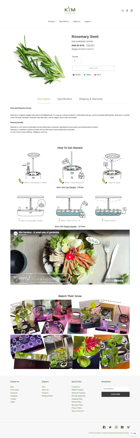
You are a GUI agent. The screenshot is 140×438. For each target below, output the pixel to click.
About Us (45, 390)
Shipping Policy (77, 399)
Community (14, 390)
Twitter (12, 402)
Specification (64, 98)
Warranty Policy (77, 405)
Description (43, 98)
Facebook (14, 393)
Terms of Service (78, 411)
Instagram (14, 396)
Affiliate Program (77, 390)
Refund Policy (77, 402)
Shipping (75, 49)
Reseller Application (79, 396)
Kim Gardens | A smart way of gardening (105, 433)
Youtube (13, 399)
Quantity (75, 56)
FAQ (43, 387)
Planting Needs (47, 396)
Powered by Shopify (124, 433)
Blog (12, 387)
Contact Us (76, 387)
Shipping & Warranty (91, 98)
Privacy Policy (77, 408)
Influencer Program (78, 393)
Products (45, 393)
